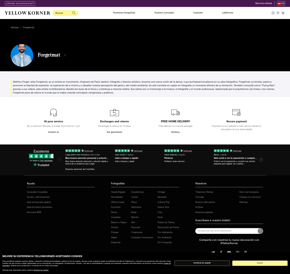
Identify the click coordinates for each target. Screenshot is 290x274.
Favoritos (116, 207)
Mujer (134, 212)
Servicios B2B (34, 212)
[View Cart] (282, 13)
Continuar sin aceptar (202, 263)
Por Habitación (165, 232)
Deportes (116, 243)
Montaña (162, 197)
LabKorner (227, 13)
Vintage (161, 192)
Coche (134, 197)
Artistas (15, 28)
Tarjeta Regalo (118, 192)
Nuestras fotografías (124, 13)
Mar (133, 222)
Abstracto (136, 207)
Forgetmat (28, 28)
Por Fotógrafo (165, 243)
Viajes (114, 238)
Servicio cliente (263, 3)
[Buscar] (73, 13)
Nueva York (163, 207)
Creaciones (137, 232)
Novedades (117, 197)
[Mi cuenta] (273, 13)
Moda (114, 212)
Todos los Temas (166, 222)
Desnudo (135, 227)
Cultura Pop (164, 202)
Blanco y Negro (119, 222)
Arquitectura (137, 192)
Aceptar (260, 263)
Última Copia (117, 202)
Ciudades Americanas (142, 238)
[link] (27, 13)
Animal (114, 227)
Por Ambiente (164, 238)
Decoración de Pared (168, 227)
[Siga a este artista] (65, 55)
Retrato (135, 217)
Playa (134, 202)
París (160, 217)
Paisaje (114, 232)
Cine (160, 212)
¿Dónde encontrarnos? (20, 4)
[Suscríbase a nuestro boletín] (260, 231)
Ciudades (116, 217)
